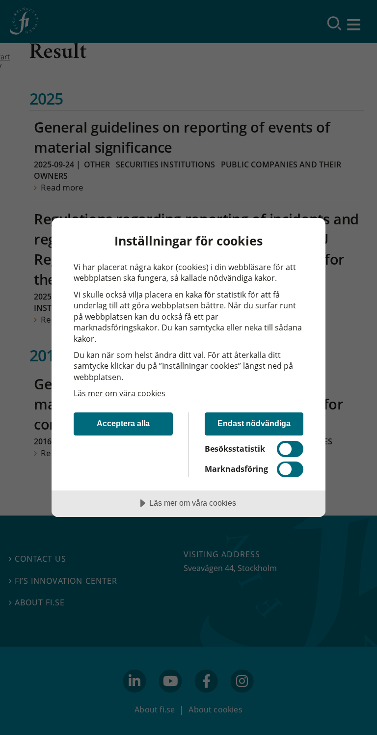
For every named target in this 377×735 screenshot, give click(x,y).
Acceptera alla (123, 423)
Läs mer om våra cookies (119, 393)
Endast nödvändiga (254, 423)
